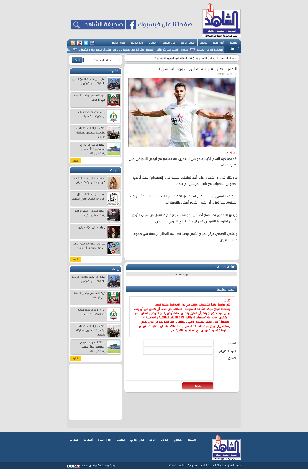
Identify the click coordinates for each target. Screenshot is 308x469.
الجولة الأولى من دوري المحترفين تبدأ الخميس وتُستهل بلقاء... (92, 149)
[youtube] (79, 43)
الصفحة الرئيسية (228, 58)
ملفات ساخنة (188, 42)
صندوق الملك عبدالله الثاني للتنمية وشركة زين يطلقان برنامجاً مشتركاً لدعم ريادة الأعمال (145, 49)
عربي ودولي (137, 439)
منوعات (164, 439)
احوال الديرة (104, 439)
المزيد (76, 160)
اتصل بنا (74, 439)
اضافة (197, 385)
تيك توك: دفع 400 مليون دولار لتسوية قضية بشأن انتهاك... (89, 245)
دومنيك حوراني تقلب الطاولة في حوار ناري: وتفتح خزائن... (89, 180)
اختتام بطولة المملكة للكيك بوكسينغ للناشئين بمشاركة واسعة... (90, 132)
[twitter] (86, 43)
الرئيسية (233, 42)
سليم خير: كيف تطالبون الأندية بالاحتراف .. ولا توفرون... (88, 81)
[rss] (73, 43)
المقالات (153, 42)
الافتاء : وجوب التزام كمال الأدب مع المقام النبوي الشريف (88, 196)
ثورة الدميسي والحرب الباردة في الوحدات (89, 97)
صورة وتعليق (118, 42)
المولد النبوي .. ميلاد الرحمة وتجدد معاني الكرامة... (90, 213)
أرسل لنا (88, 439)
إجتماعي (177, 439)
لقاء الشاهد (169, 42)
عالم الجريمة (136, 42)
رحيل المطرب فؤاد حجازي (91, 227)
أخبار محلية (218, 42)
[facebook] (92, 43)
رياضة (213, 58)
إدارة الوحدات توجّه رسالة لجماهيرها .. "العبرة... (91, 114)
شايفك (203, 42)
